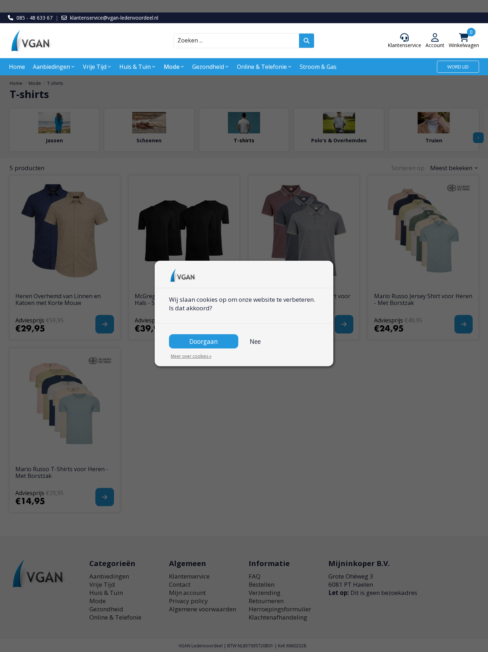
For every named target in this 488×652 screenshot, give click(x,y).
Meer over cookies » (191, 356)
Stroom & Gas (318, 67)
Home (17, 67)
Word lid (458, 66)
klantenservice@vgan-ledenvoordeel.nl (114, 17)
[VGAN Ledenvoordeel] (67, 41)
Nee (255, 341)
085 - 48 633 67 (34, 17)
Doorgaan (203, 341)
